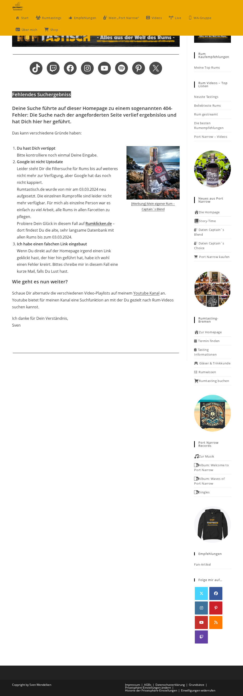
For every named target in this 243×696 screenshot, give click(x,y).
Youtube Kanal (146, 293)
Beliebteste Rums (207, 105)
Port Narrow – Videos (210, 136)
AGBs (147, 685)
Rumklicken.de (98, 223)
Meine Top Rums (207, 67)
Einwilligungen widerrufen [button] (198, 690)
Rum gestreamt (206, 114)
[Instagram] (201, 608)
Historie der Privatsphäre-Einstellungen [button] (151, 690)
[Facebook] (215, 593)
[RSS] (215, 622)
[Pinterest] (215, 608)
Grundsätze (196, 685)
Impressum (132, 685)
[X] (201, 593)
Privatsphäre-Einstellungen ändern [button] (148, 688)
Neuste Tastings (206, 97)
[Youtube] (201, 622)
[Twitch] (201, 637)
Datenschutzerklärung (170, 685)
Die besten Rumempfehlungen (209, 125)
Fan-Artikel (202, 564)
